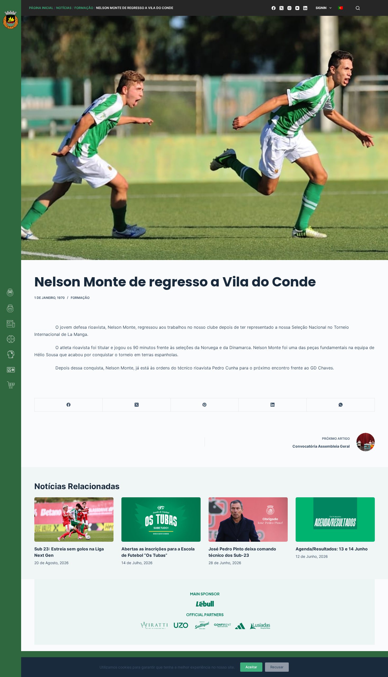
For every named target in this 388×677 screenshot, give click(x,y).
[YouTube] (297, 8)
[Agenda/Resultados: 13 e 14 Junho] (335, 519)
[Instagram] (289, 8)
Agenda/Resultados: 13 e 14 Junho (332, 548)
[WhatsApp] (341, 405)
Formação (83, 8)
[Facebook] (274, 8)
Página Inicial (41, 8)
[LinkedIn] (305, 8)
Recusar (276, 667)
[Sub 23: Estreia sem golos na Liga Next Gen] (73, 519)
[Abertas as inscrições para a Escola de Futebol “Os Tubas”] (161, 519)
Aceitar (251, 667)
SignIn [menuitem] (321, 8)
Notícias (64, 8)
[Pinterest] (205, 405)
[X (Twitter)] (281, 8)
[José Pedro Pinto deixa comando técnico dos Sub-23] (248, 519)
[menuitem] (340, 8)
